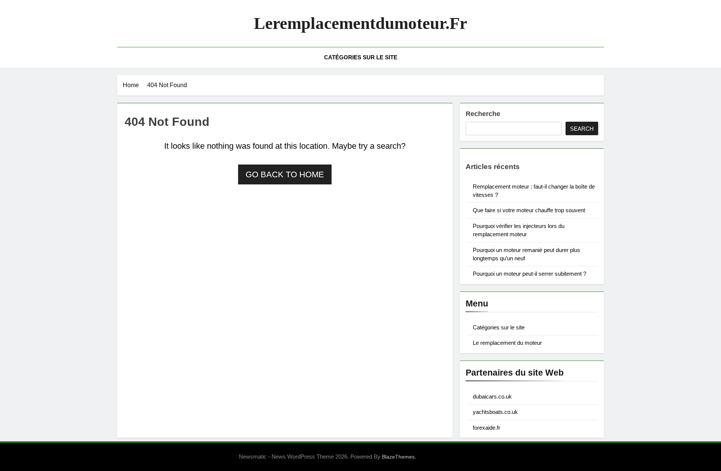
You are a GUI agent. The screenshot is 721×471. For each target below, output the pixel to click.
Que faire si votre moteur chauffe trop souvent (529, 210)
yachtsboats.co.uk (495, 412)
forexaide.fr (486, 427)
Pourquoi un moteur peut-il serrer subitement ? (529, 273)
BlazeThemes (398, 457)
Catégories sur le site (360, 57)
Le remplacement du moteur (507, 343)
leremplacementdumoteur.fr (360, 23)
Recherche (483, 114)
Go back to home (285, 174)
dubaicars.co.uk (492, 396)
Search (582, 128)
